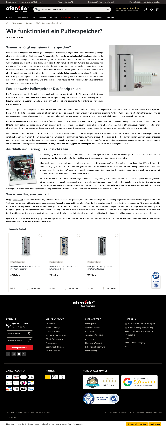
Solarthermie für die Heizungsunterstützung (74, 178)
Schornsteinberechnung (95, 347)
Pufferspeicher (49, 56)
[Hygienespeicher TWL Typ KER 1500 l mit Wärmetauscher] (25, 246)
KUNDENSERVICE (55, 319)
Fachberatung (91, 351)
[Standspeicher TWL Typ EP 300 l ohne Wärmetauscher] (102, 246)
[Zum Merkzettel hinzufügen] (40, 235)
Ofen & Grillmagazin (54, 339)
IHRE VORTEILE (93, 319)
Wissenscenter (52, 343)
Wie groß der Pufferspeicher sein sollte (81, 76)
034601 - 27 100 (20, 323)
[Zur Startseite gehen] (17, 9)
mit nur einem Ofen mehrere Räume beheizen (71, 173)
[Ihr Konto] (146, 9)
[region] (83, 260)
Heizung (146, 133)
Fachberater (11, 222)
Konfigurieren (155, 424)
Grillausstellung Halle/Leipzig (140, 327)
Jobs (127, 339)
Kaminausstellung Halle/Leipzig (141, 324)
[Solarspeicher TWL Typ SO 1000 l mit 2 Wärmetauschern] (64, 246)
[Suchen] (108, 9)
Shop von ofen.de (97, 218)
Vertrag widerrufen (19, 348)
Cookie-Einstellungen (154, 412)
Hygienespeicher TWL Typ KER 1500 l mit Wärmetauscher (25, 267)
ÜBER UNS (130, 319)
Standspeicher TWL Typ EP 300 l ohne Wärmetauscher (100, 267)
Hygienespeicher (16, 199)
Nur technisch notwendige (136, 424)
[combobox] (74, 9)
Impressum (114, 412)
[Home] (7, 23)
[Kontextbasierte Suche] (37, 9)
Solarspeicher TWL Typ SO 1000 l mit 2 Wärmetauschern (64, 267)
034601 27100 (36, 2)
